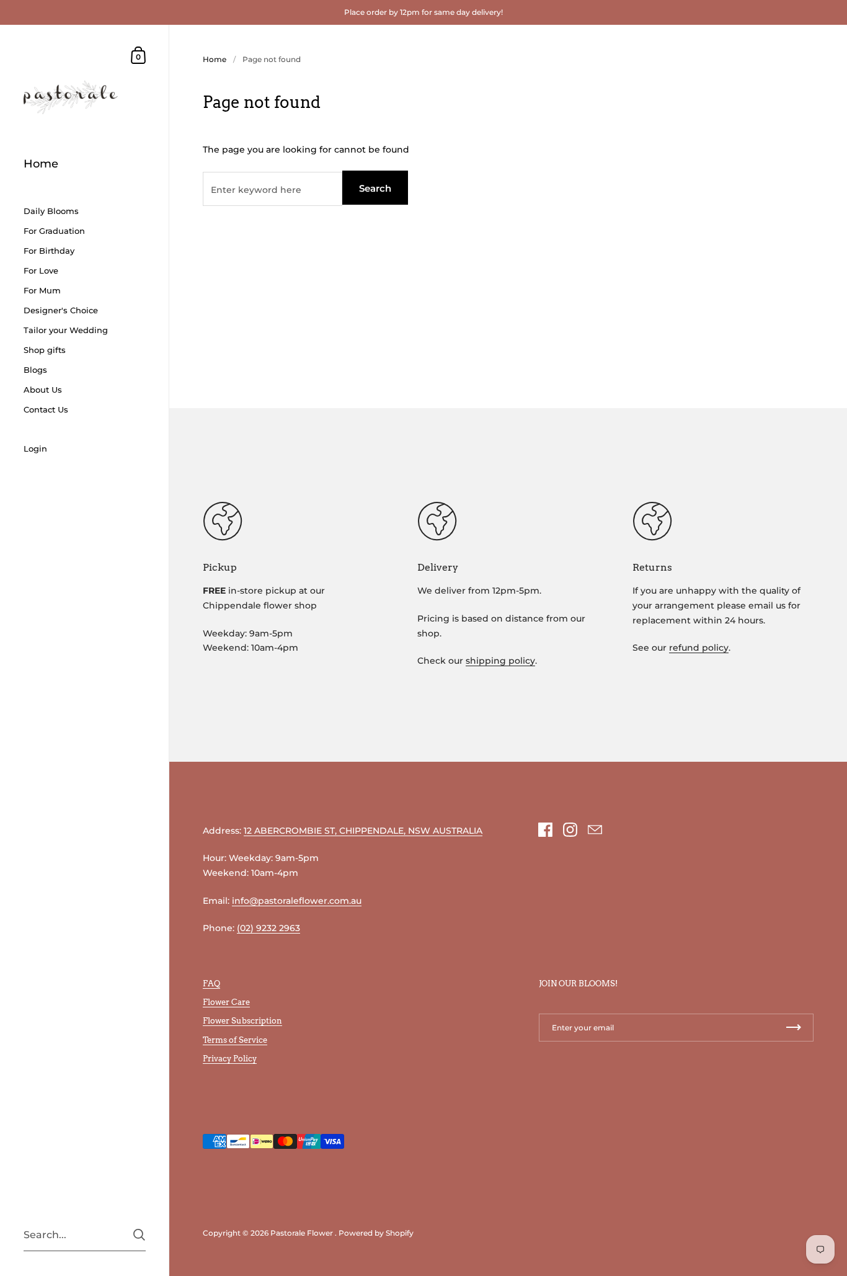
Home (214, 59)
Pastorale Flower (301, 1233)
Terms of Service (235, 1040)
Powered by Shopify (376, 1233)
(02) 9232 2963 (268, 928)
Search (375, 188)
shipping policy (500, 661)
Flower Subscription (242, 1020)
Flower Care (226, 1002)
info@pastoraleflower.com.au (296, 901)
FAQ (211, 983)
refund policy (699, 648)
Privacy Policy (230, 1058)
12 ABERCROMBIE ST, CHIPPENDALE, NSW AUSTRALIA (363, 831)
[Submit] (139, 1234)
